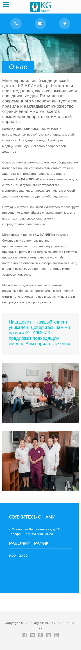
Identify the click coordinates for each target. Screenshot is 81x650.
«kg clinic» (41, 623)
